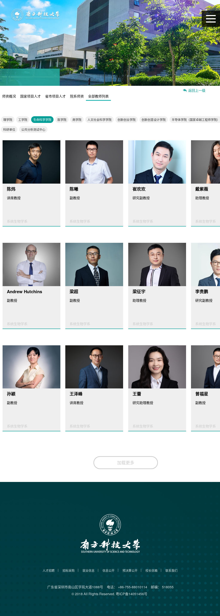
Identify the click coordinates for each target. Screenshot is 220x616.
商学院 (76, 119)
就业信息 (88, 570)
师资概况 (9, 96)
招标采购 (69, 570)
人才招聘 (49, 570)
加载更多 (125, 462)
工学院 (22, 119)
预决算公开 (130, 570)
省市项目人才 (55, 96)
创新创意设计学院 (154, 119)
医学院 (61, 119)
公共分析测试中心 (33, 129)
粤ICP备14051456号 (131, 593)
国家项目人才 (30, 96)
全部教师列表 (98, 96)
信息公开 (108, 570)
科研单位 (9, 129)
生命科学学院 (42, 119)
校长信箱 (151, 570)
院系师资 (77, 96)
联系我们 (171, 570)
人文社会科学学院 (99, 119)
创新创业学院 (127, 119)
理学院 (7, 119)
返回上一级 (196, 90)
